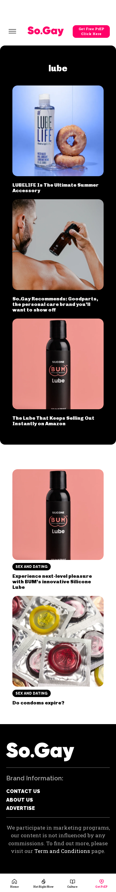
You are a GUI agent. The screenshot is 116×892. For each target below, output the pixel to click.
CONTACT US (23, 791)
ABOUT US (19, 800)
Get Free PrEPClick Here (91, 31)
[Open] (12, 31)
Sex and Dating (31, 567)
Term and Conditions (62, 850)
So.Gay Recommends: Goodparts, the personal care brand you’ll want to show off (55, 304)
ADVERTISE (20, 808)
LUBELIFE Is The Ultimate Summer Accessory (55, 187)
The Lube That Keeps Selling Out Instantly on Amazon (53, 420)
